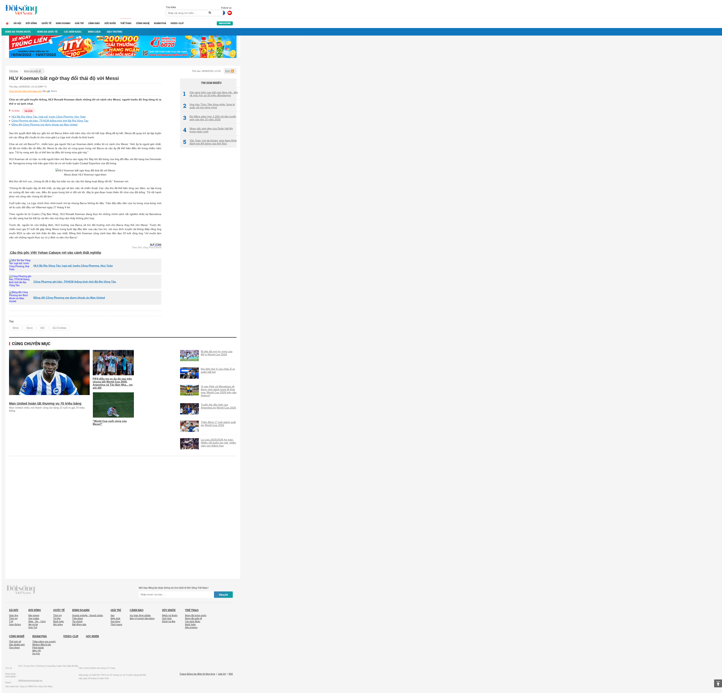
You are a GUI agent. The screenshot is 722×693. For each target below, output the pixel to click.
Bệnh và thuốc (169, 615)
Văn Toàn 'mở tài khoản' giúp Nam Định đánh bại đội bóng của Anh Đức (210, 142)
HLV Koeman (59, 327)
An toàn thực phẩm (140, 615)
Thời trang (116, 624)
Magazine (225, 23)
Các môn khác (192, 621)
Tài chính (77, 621)
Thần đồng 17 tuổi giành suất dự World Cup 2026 (218, 424)
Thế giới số (15, 641)
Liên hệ (222, 673)
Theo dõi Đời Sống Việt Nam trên (25, 91)
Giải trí (79, 23)
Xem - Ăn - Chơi (37, 621)
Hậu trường (191, 627)
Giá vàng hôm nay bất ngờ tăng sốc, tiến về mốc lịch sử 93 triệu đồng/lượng (210, 94)
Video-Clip (177, 23)
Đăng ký (223, 594)
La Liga (29, 110)
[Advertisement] (208, 213)
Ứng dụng (14, 647)
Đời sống (31, 23)
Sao (113, 615)
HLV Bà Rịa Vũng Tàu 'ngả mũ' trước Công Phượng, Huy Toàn (48, 116)
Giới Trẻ (32, 627)
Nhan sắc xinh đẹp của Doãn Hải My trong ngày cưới (208, 130)
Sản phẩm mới (17, 644)
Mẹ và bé (33, 624)
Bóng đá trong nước (195, 615)
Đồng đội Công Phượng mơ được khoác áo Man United (44, 124)
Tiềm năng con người (44, 641)
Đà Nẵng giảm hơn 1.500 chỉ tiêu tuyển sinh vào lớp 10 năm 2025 (209, 118)
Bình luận (58, 621)
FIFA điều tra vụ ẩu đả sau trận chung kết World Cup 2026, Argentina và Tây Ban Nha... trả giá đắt (113, 383)
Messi (16, 327)
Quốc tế (46, 23)
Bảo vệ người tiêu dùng (142, 618)
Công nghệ (142, 23)
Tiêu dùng (77, 618)
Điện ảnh (115, 618)
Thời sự (13, 618)
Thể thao (125, 23)
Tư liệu (57, 618)
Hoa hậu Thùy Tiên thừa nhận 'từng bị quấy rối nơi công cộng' (209, 106)
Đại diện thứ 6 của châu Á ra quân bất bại (218, 370)
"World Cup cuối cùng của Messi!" (110, 422)
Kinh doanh (63, 23)
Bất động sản (79, 624)
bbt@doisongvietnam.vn (30, 680)
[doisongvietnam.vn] (21, 589)
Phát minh (38, 647)
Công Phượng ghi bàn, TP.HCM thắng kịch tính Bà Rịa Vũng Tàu (49, 120)
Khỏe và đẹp (168, 621)
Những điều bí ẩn (41, 644)
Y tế (11, 621)
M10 (42, 327)
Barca (30, 327)
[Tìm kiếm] (210, 13)
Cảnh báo (94, 23)
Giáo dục (13, 615)
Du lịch (36, 653)
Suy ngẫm (33, 618)
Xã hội (17, 23)
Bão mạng (33, 615)
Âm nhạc (115, 621)
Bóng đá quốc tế (32, 71)
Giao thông (15, 624)
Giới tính (167, 618)
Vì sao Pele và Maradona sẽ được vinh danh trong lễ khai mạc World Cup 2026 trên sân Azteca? (219, 391)
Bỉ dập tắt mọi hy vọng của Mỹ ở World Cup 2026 (216, 353)
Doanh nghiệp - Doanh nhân (87, 615)
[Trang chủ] (7, 23)
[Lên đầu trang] (718, 683)
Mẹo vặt (36, 650)
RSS (227, 71)
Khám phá (160, 23)
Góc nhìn (92, 636)
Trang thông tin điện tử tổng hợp (197, 673)
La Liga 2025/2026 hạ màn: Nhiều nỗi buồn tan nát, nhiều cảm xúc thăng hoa (218, 442)
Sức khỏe (110, 23)
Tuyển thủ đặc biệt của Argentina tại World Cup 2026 (218, 406)
